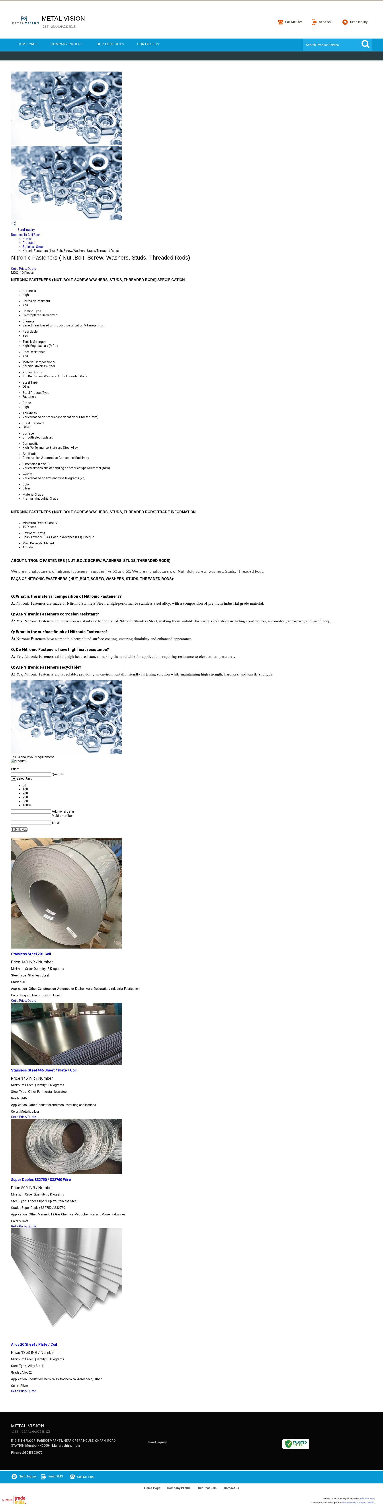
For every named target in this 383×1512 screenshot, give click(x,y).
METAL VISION (63, 21)
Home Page (28, 44)
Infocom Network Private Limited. (358, 1502)
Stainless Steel (33, 246)
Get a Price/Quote (23, 268)
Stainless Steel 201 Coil (31, 954)
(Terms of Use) (367, 1498)
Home (27, 239)
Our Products (110, 44)
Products (29, 243)
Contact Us (148, 44)
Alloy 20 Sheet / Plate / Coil (34, 1344)
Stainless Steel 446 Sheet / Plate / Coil (43, 1070)
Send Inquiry (26, 229)
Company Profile (67, 44)
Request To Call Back (25, 235)
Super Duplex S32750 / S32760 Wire (41, 1180)
